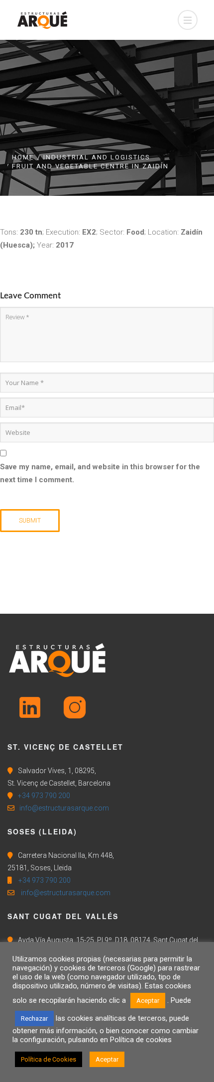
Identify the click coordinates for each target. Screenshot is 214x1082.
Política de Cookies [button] (48, 1059)
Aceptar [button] (147, 1000)
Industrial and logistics (96, 157)
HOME (23, 157)
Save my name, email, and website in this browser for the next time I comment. (100, 473)
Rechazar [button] (34, 1018)
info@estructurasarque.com (64, 808)
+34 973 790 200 (44, 796)
